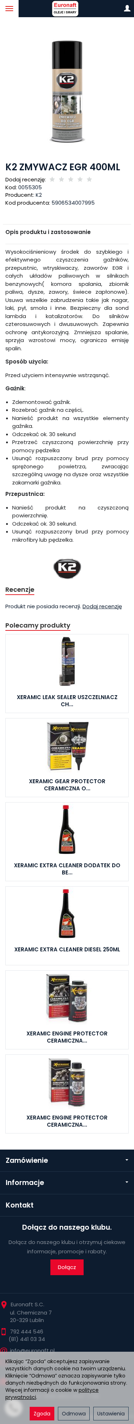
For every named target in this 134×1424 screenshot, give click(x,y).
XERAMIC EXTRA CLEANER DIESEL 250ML (67, 949)
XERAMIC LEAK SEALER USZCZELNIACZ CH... (67, 700)
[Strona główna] (67, 8)
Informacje (25, 1183)
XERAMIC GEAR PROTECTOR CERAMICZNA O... (67, 784)
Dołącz (67, 1267)
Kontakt (20, 1205)
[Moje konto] (127, 8)
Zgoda (42, 1413)
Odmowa (74, 1413)
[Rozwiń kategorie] (9, 8)
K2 (39, 195)
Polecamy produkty (37, 625)
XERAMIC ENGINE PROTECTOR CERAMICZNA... (67, 1037)
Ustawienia (111, 1413)
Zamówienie (27, 1160)
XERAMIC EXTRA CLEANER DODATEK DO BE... (67, 869)
